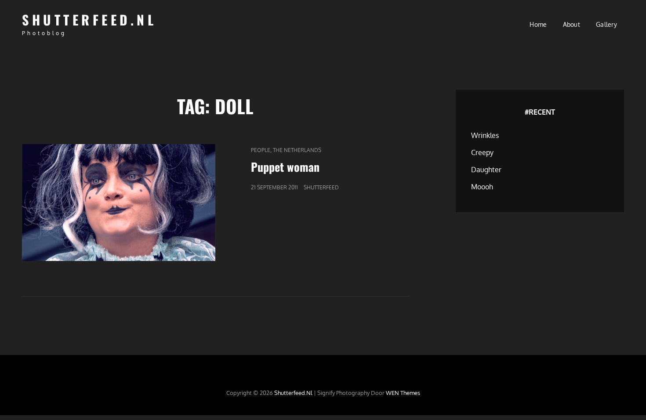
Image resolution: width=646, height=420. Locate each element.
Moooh (482, 186)
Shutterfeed (321, 187)
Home (538, 24)
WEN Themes (403, 392)
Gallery (606, 24)
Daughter (486, 169)
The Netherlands (297, 150)
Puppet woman (285, 166)
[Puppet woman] (118, 202)
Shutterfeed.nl (89, 19)
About (571, 24)
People (260, 150)
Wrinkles (485, 135)
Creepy (482, 152)
